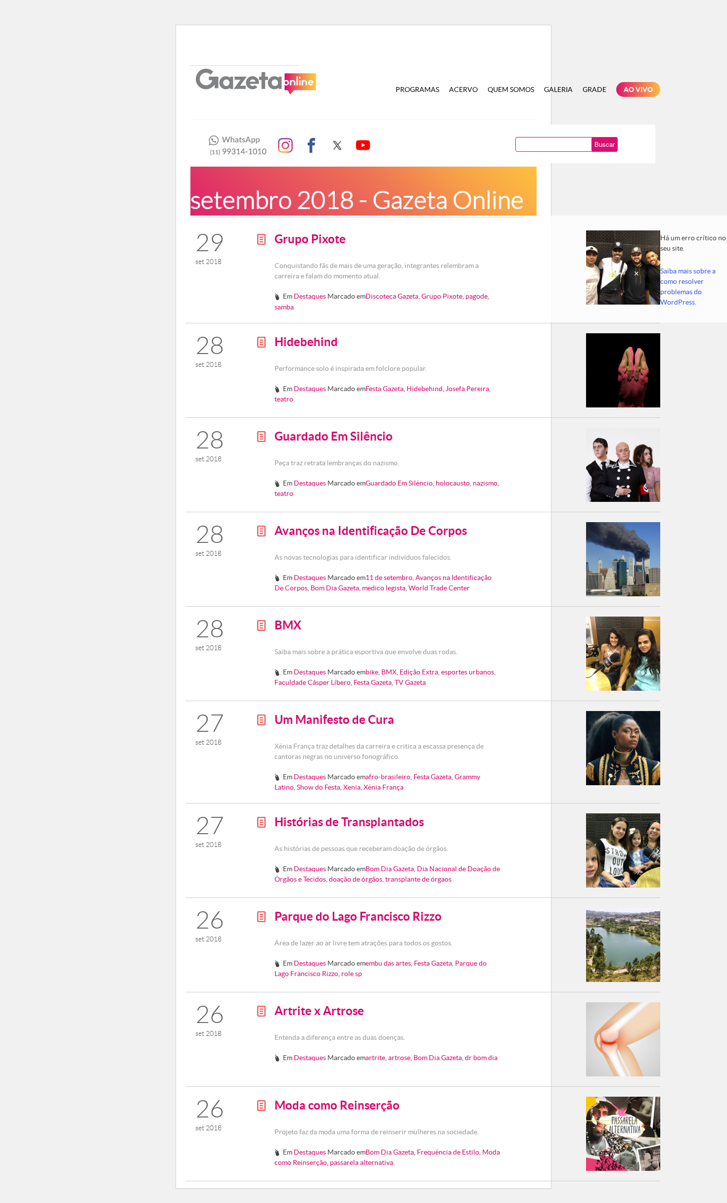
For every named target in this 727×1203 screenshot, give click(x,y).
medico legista (384, 588)
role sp (351, 974)
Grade (594, 89)
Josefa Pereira (467, 389)
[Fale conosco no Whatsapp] (235, 145)
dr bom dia (481, 1058)
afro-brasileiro (387, 777)
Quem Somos (511, 89)
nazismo (485, 483)
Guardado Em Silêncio (333, 436)
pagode (476, 296)
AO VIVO (638, 89)
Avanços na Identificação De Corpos (370, 530)
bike (371, 672)
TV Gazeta (410, 682)
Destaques (310, 296)
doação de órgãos (355, 879)
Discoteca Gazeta (391, 296)
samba (284, 307)
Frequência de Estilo (448, 1152)
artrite (375, 1058)
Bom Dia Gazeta (335, 588)
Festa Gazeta (384, 389)
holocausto (453, 483)
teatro (283, 399)
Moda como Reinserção (337, 1105)
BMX (287, 625)
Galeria (558, 89)
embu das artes (388, 963)
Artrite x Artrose (319, 1011)
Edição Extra (419, 672)
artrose (399, 1058)
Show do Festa (318, 787)
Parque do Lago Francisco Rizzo (358, 916)
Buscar (604, 144)
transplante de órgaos (418, 879)
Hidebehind (306, 342)
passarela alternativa (361, 1162)
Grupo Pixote (310, 239)
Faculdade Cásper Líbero (312, 682)
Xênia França (384, 787)
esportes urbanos (467, 672)
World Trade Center (439, 588)
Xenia (352, 787)
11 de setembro (388, 577)
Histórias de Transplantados (349, 822)
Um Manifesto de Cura (334, 719)
